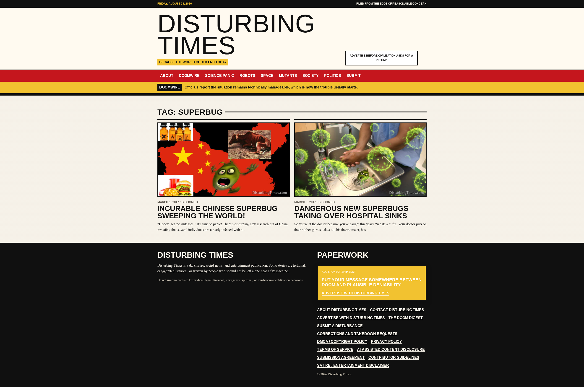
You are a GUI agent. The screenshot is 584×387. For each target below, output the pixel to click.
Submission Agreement (341, 357)
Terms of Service (335, 349)
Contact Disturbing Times (397, 310)
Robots (247, 76)
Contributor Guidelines (393, 357)
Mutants (288, 76)
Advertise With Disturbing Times (351, 318)
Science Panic (219, 76)
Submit (354, 76)
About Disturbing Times (341, 310)
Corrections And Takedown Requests (357, 334)
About (166, 76)
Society (310, 76)
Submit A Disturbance (340, 326)
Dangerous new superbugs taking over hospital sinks (351, 212)
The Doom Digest (405, 318)
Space (267, 76)
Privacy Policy (386, 341)
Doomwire (189, 76)
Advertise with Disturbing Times (355, 293)
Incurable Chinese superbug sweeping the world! (217, 212)
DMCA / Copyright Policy (342, 341)
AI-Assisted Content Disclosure (391, 349)
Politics (332, 76)
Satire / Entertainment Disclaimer (353, 365)
